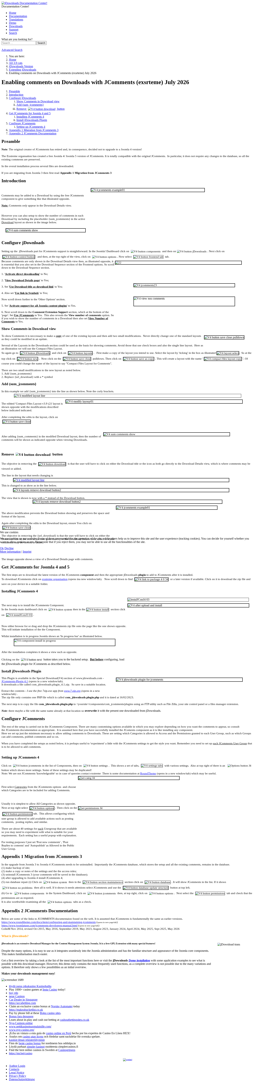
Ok (2, 548)
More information (10, 551)
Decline (9, 548)
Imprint (27, 551)
